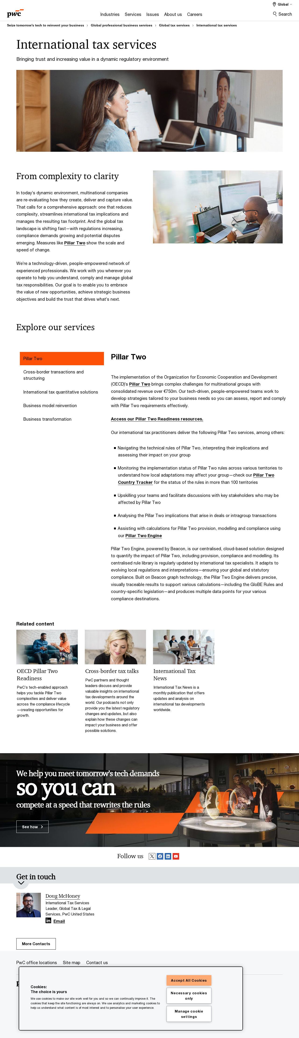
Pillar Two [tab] (32, 358)
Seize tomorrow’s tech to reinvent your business (45, 25)
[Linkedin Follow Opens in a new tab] (48, 920)
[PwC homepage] (15, 11)
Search (285, 14)
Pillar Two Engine (143, 535)
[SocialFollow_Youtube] (176, 857)
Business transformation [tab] (47, 419)
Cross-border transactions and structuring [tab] (53, 375)
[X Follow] (152, 857)
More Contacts (36, 943)
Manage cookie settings (189, 1014)
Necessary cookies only (189, 995)
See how (30, 827)
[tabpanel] (198, 477)
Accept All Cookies (189, 980)
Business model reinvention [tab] (50, 405)
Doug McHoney (63, 896)
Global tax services (174, 25)
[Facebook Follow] (160, 857)
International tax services (216, 25)
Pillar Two (74, 242)
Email (59, 921)
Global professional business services (121, 25)
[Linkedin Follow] (168, 857)
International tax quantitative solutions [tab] (60, 391)
